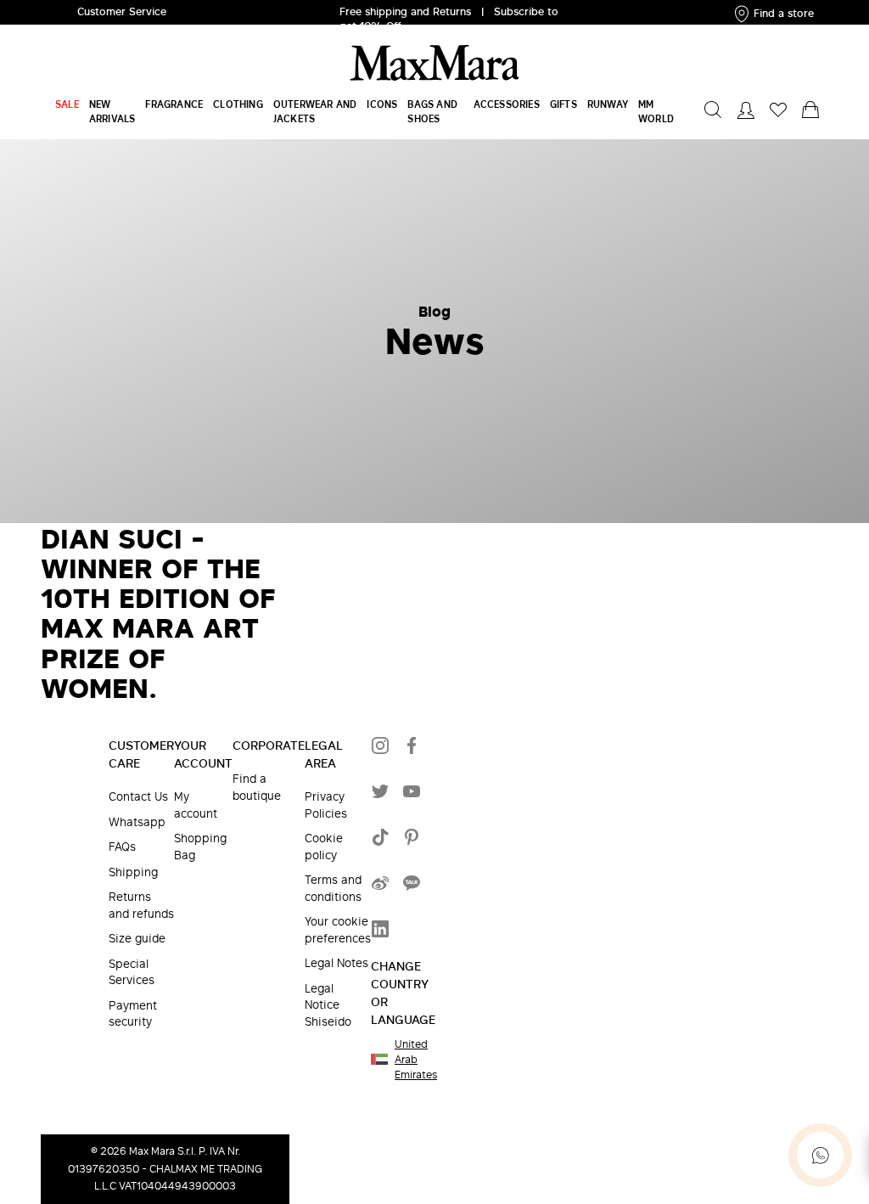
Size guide (137, 939)
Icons (382, 104)
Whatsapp (137, 822)
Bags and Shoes (432, 111)
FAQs (122, 847)
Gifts (563, 104)
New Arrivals (112, 111)
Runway (607, 104)
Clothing (238, 104)
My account (195, 805)
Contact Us (138, 797)
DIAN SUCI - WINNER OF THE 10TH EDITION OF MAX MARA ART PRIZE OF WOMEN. (158, 612)
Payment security (133, 1014)
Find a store (784, 13)
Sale (67, 104)
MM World (656, 111)
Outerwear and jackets (315, 111)
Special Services (131, 972)
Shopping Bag (200, 847)
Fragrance (174, 104)
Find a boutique (257, 787)
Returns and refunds (141, 905)
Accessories (507, 104)
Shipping (133, 872)
